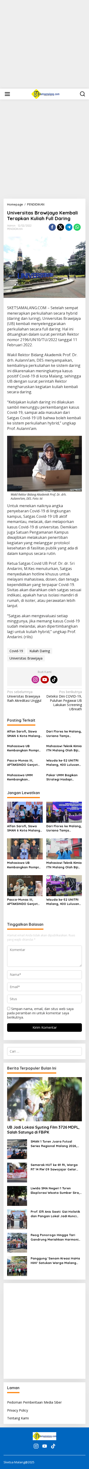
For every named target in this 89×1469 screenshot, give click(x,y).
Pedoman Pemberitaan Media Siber (34, 1402)
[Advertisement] (44, 44)
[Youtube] (45, 679)
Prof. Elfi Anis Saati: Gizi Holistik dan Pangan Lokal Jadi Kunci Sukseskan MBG (55, 1214)
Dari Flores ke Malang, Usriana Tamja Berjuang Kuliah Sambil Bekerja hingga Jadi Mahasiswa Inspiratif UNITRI (64, 733)
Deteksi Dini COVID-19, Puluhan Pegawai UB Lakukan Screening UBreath (64, 700)
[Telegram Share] (68, 227)
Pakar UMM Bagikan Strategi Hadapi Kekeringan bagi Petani (62, 777)
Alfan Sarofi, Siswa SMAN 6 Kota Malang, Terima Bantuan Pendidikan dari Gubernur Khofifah (24, 733)
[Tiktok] (53, 679)
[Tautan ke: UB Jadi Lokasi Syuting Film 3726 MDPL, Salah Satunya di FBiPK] (44, 1099)
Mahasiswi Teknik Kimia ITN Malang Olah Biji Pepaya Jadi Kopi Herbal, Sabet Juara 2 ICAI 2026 (64, 748)
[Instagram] (35, 679)
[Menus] (7, 94)
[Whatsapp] (77, 227)
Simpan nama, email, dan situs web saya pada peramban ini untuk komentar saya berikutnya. (40, 1012)
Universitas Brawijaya (25, 658)
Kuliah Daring (39, 651)
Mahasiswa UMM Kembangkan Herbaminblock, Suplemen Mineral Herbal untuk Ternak (23, 777)
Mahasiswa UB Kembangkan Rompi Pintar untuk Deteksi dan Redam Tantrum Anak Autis (23, 748)
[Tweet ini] (60, 227)
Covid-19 (16, 651)
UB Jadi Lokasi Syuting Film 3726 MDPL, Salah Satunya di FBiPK (43, 1130)
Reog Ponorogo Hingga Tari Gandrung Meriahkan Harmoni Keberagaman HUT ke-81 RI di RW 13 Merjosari (54, 1237)
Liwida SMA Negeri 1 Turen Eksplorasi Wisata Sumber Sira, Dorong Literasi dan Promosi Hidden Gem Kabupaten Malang (56, 1190)
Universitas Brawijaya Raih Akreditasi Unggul (24, 696)
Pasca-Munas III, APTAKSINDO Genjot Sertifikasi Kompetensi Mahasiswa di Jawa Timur (24, 762)
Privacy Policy (17, 1410)
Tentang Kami (18, 1418)
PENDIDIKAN (15, 229)
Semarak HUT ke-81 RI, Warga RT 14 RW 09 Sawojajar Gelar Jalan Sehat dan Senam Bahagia (54, 1167)
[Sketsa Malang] (45, 93)
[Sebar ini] (52, 227)
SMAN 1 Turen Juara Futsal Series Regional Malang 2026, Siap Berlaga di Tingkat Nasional (54, 1143)
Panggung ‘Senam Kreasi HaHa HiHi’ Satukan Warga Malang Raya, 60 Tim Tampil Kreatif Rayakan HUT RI (55, 1260)
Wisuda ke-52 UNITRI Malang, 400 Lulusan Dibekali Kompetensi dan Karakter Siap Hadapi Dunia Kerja (62, 762)
